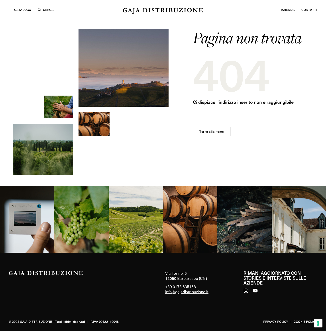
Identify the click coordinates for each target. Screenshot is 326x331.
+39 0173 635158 (180, 286)
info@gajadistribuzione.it (186, 291)
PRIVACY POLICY (275, 321)
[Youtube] (255, 290)
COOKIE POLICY (305, 321)
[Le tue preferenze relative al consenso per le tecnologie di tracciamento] (318, 323)
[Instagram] (246, 290)
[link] (27, 219)
